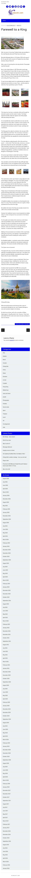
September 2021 (7, 641)
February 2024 (6, 543)
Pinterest (13, 6)
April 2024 (5, 536)
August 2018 (6, 763)
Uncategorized (6, 424)
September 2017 (7, 800)
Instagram (18, 6)
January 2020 (6, 705)
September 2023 (7, 559)
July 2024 (5, 526)
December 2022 (7, 590)
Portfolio (5, 403)
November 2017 (7, 793)
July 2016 (5, 848)
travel (4, 417)
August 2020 (6, 685)
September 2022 (7, 600)
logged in (12, 340)
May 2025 (5, 505)
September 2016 (7, 841)
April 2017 (5, 817)
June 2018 (5, 770)
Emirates (5, 376)
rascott (19, 25)
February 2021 (6, 665)
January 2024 (6, 546)
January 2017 (6, 827)
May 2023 (5, 573)
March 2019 (6, 739)
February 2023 (6, 583)
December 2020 (7, 671)
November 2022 (7, 593)
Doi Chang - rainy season (9, 436)
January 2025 (6, 512)
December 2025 (7, 498)
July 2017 (5, 807)
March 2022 (6, 620)
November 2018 (7, 753)
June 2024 (5, 529)
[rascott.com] (15, 15)
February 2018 (6, 783)
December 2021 (7, 631)
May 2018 (5, 773)
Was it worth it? (6, 443)
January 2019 (6, 746)
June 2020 (5, 692)
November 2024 (7, 515)
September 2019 (7, 719)
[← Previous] (3, 330)
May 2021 (5, 654)
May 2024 (5, 532)
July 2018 (5, 766)
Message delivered (7, 447)
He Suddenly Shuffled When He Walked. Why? (14, 453)
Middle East (5, 390)
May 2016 (5, 854)
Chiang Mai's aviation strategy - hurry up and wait (14, 457)
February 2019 (6, 743)
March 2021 (6, 661)
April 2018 (5, 776)
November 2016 (7, 834)
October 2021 (6, 637)
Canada (5, 363)
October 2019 (6, 715)
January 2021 (6, 668)
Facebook (7, 6)
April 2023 (5, 576)
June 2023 (5, 570)
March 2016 (6, 861)
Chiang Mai (5, 366)
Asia (4, 352)
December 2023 (7, 549)
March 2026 (6, 492)
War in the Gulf (6, 469)
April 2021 (5, 658)
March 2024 (6, 539)
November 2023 (7, 553)
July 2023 (5, 566)
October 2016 (6, 837)
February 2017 (6, 824)
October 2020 (6, 678)
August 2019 (6, 722)
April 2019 (5, 736)
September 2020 (7, 682)
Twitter (10, 6)
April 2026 (5, 488)
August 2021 (6, 644)
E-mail (21, 7)
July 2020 (5, 688)
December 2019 (7, 709)
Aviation (5, 356)
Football (5, 383)
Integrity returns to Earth (8, 450)
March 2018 (6, 780)
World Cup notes (7, 440)
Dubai (4, 373)
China (4, 369)
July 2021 (5, 648)
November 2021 (7, 634)
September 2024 (7, 519)
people (4, 396)
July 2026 (5, 482)
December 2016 (7, 831)
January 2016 (6, 868)
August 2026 (6, 478)
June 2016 (5, 851)
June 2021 (5, 651)
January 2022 (6, 627)
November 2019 (7, 712)
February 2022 (6, 624)
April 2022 (5, 617)
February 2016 (6, 865)
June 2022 (5, 610)
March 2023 (6, 580)
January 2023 (6, 587)
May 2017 (5, 814)
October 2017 (6, 797)
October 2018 (6, 756)
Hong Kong (5, 386)
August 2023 (6, 563)
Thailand (26, 324)
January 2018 (6, 787)
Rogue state (6, 460)
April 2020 (5, 698)
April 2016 (5, 858)
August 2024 (6, 522)
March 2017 (6, 821)
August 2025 (6, 502)
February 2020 (6, 702)
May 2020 (5, 695)
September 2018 (7, 759)
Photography (6, 400)
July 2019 (5, 726)
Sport (4, 410)
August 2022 (6, 604)
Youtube (15, 6)
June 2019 (5, 729)
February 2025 (6, 509)
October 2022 (6, 597)
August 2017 (6, 804)
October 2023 (6, 556)
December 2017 (7, 790)
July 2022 (5, 607)
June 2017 (5, 810)
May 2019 (5, 732)
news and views (20, 324)
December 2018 (7, 749)
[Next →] (28, 330)
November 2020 (7, 675)
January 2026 (6, 495)
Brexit (4, 359)
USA (4, 427)
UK (3, 420)
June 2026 (5, 485)
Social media (6, 407)
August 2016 (6, 844)
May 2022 (5, 614)
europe (4, 380)
